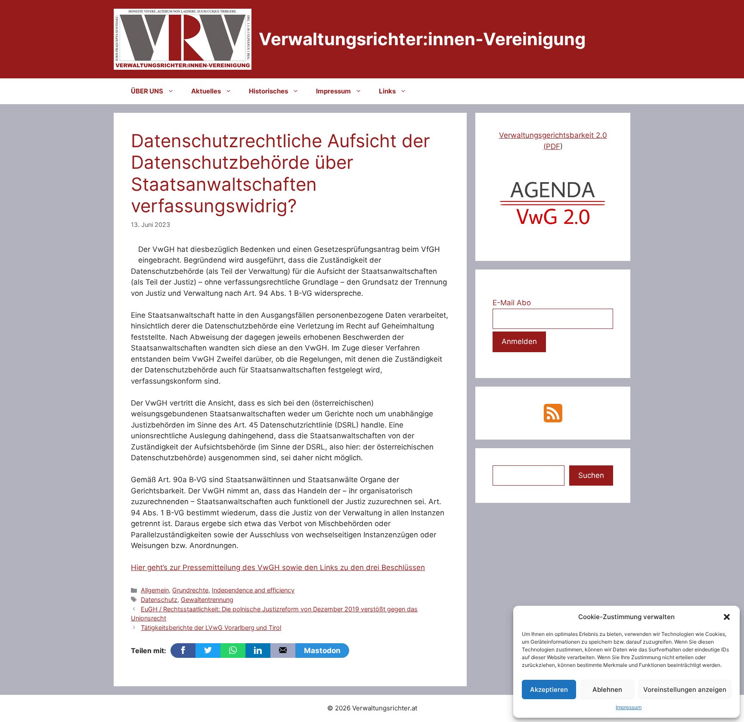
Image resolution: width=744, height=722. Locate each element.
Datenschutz (159, 599)
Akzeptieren (549, 689)
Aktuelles (206, 91)
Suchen (591, 475)
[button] (726, 617)
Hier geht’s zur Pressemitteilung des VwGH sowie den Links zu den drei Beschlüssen (278, 567)
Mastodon (322, 650)
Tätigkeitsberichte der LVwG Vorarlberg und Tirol (211, 627)
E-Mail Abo (512, 302)
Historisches (268, 91)
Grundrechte (190, 590)
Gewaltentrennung (207, 599)
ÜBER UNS (147, 91)
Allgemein (155, 590)
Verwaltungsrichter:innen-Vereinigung (422, 39)
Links (387, 91)
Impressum (629, 707)
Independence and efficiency (253, 590)
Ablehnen (607, 689)
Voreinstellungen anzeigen (684, 689)
